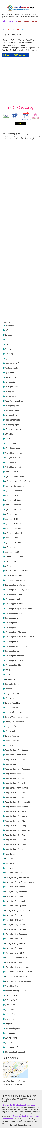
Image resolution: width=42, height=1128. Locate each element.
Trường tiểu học (11, 387)
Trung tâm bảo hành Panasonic (17, 769)
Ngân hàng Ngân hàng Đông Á (17, 481)
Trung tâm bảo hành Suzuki (16, 811)
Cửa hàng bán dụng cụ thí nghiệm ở (19, 637)
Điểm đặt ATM (10, 377)
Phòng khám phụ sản (13, 467)
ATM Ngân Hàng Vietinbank (16, 892)
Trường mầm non (12, 382)
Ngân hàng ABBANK (13, 542)
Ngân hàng (9, 359)
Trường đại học (11, 415)
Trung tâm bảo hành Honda (16, 849)
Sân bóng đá (10, 679)
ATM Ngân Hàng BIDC (14, 962)
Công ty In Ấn (10, 727)
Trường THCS (10, 392)
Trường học (9, 326)
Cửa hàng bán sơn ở (13, 651)
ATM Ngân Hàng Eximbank (16, 934)
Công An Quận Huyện (13, 429)
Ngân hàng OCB (11, 519)
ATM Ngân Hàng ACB (13, 873)
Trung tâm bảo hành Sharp (15, 826)
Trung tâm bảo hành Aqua (15, 844)
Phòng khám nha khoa (14, 458)
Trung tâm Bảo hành (13, 363)
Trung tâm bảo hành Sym (15, 792)
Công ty (8, 349)
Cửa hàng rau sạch (12, 599)
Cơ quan (8, 335)
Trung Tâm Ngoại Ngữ (14, 401)
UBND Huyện (10, 434)
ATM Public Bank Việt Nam (16, 977)
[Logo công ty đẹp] (21, 115)
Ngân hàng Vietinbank (14, 491)
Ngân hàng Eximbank (13, 533)
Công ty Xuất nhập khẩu (14, 722)
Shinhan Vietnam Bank (14, 557)
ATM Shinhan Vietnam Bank (16, 958)
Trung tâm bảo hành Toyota (16, 840)
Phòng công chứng (12, 1047)
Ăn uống (8, 670)
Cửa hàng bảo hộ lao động (15, 632)
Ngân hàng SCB (11, 538)
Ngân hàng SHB (11, 514)
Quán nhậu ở (10, 1005)
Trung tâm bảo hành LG (14, 764)
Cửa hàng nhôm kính (13, 665)
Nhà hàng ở (9, 1019)
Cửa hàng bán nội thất (14, 660)
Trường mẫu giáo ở (12, 1028)
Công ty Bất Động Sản (14, 712)
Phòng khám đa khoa (13, 453)
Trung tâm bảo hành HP (14, 778)
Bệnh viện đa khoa (12, 448)
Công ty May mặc (12, 736)
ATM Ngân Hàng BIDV (14, 896)
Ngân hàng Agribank (13, 505)
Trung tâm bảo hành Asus (15, 797)
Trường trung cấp (12, 406)
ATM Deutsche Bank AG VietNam (18, 972)
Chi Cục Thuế (10, 443)
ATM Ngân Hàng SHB (13, 915)
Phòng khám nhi (11, 462)
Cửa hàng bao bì (11, 627)
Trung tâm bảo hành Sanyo (16, 816)
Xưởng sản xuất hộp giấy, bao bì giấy (22, 139)
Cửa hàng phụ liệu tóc (14, 604)
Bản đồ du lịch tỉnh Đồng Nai (13, 1081)
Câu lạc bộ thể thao (12, 684)
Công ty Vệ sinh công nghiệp (16, 717)
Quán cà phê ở (11, 995)
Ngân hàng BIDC (11, 561)
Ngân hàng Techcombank (15, 509)
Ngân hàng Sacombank (14, 486)
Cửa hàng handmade (13, 613)
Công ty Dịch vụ (11, 745)
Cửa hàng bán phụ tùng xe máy (17, 585)
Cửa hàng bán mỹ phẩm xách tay (18, 609)
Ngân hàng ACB (11, 472)
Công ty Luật (10, 698)
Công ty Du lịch (11, 731)
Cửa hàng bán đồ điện (14, 594)
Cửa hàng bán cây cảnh (14, 656)
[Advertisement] (21, 80)
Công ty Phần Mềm (12, 703)
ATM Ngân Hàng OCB (14, 920)
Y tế (6, 330)
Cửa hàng (9, 354)
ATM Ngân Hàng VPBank (15, 901)
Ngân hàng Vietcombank (15, 476)
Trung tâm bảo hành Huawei (16, 788)
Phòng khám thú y (12, 986)
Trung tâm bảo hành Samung (16, 750)
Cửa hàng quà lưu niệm (14, 618)
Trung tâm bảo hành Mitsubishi (17, 802)
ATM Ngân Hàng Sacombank (16, 887)
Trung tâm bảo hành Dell (15, 783)
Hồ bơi (7, 675)
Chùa (7, 340)
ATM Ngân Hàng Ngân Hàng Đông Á (20, 882)
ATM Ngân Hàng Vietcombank (17, 877)
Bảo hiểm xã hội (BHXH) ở (15, 991)
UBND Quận (10, 1033)
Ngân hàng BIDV (11, 495)
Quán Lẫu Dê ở (11, 1010)
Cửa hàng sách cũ (12, 623)
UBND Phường (11, 1038)
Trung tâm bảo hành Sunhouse (17, 830)
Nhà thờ (8, 344)
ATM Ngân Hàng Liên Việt (15, 929)
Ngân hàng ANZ (11, 547)
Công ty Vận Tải (11, 708)
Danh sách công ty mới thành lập (15, 134)
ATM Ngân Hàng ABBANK (15, 944)
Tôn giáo (8, 1024)
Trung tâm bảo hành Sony (15, 755)
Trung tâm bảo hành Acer (15, 774)
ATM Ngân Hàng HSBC (14, 953)
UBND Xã (9, 439)
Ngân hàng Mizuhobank (14, 566)
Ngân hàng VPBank (13, 500)
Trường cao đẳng (12, 410)
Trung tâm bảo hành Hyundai (16, 807)
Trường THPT (10, 396)
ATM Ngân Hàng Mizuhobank (17, 967)
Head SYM (9, 868)
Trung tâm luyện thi (12, 420)
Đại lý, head (9, 373)
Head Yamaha (10, 859)
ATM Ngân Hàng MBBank (15, 925)
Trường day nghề (12, 425)
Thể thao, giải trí (11, 368)
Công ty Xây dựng (12, 694)
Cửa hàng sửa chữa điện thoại (17, 590)
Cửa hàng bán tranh (13, 642)
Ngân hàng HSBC (12, 552)
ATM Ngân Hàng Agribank (15, 906)
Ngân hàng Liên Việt (13, 528)
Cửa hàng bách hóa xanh (15, 1052)
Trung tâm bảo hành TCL (15, 821)
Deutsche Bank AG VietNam (16, 571)
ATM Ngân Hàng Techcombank (17, 910)
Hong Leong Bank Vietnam (16, 580)
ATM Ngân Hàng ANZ (13, 948)
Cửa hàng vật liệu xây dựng (16, 646)
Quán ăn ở (9, 1043)
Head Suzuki (10, 863)
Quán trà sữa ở (11, 1000)
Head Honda (10, 854)
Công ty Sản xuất (12, 741)
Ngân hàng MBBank (13, 524)
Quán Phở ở (10, 1014)
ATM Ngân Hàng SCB (13, 939)
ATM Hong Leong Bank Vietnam (18, 981)
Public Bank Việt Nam (13, 576)
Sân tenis (8, 689)
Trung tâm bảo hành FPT (15, 759)
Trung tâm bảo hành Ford (15, 835)
